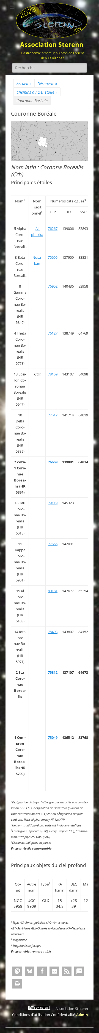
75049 (52, 737)
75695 (52, 257)
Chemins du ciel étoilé (36, 92)
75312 (52, 672)
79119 (52, 502)
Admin (82, 1014)
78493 (52, 631)
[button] (17, 971)
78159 (52, 374)
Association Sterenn (51, 45)
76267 (52, 228)
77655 (52, 543)
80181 (52, 590)
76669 (52, 462)
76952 (52, 286)
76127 (52, 333)
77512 (52, 415)
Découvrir (47, 83)
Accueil (24, 83)
